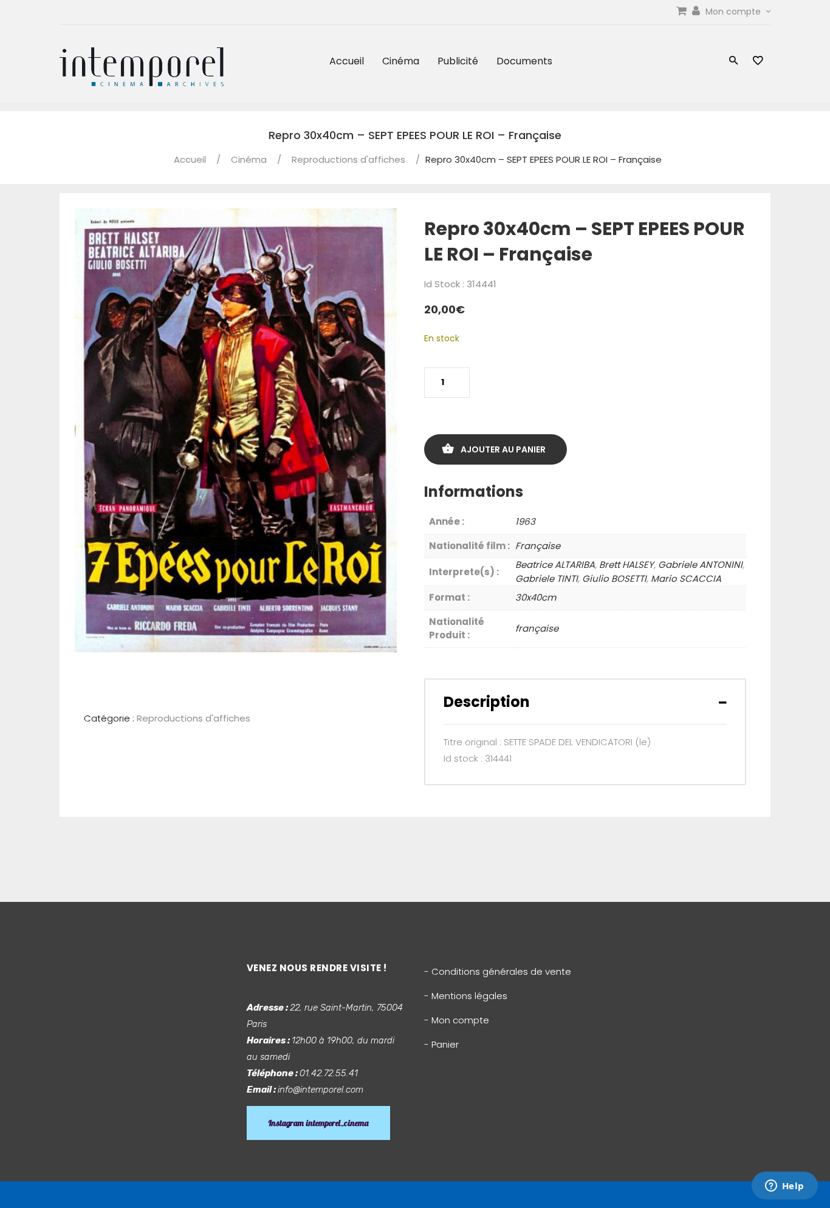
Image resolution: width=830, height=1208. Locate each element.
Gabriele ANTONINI (700, 564)
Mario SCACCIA (686, 578)
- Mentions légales (465, 995)
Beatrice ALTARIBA (555, 564)
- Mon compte (456, 1020)
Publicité (457, 61)
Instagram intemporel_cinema (318, 1123)
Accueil (346, 61)
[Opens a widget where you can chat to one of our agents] (784, 1187)
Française (537, 545)
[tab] (585, 702)
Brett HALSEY (626, 564)
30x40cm (535, 597)
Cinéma (400, 61)
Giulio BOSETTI (614, 578)
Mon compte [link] (734, 11)
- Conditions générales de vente (497, 971)
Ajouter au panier (503, 449)
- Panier (441, 1044)
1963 (525, 521)
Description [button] (487, 702)
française (536, 628)
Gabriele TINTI (546, 578)
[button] (733, 61)
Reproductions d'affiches (348, 159)
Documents (524, 61)
